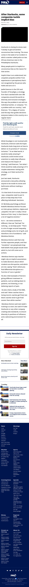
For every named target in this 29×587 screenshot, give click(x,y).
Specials (16, 480)
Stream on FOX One (4, 531)
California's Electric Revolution (17, 482)
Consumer (3, 438)
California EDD (4, 482)
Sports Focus (16, 493)
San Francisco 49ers (18, 455)
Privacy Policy (16, 353)
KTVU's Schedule (17, 542)
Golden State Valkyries (16, 463)
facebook (13, 570)
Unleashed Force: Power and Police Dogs (5, 490)
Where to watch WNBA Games (5, 559)
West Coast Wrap (5, 442)
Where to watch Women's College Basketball (5, 555)
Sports (15, 450)
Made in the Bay (17, 490)
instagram (16, 570)
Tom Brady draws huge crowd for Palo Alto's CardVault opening (18, 389)
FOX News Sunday (5, 444)
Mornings (16, 426)
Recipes (15, 433)
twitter (21, 570)
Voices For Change (17, 506)
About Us (16, 530)
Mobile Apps (16, 547)
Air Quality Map (5, 456)
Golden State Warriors (16, 457)
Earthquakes (4, 460)
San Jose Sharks (17, 471)
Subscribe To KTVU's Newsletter (17, 549)
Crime (2, 431)
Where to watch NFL (5, 534)
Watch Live (22, 2)
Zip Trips (15, 428)
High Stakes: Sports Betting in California (18, 487)
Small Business (4, 520)
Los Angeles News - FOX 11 (18, 519)
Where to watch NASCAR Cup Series (6, 544)
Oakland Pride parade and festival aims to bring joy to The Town (17, 408)
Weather (4, 450)
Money (3, 515)
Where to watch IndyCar (5, 547)
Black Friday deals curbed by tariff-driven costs (9, 377)
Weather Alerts (4, 451)
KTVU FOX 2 (3, 22)
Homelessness (4, 483)
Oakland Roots (16, 466)
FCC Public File (16, 554)
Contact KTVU (16, 537)
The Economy (4, 519)
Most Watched (6, 361)
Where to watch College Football (5, 537)
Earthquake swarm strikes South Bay (9, 363)
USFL (14, 476)
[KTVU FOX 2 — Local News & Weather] (5, 2)
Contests (15, 431)
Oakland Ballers (17, 467)
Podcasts (3, 440)
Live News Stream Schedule (17, 545)
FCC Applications (17, 555)
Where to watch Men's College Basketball (5, 551)
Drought (3, 433)
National (3, 430)
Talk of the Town (17, 495)
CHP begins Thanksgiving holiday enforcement (9, 370)
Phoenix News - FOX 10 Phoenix (17, 522)
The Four (15, 485)
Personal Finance (5, 517)
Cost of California (5, 485)
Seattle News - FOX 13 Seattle (18, 525)
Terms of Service (15, 354)
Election (3, 446)
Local (2, 428)
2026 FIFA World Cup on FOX (17, 452)
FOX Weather (4, 465)
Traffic (14, 430)
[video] (24, 365)
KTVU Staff (16, 534)
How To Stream (17, 532)
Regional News (16, 516)
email (7, 570)
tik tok (19, 570)
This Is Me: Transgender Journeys (16, 498)
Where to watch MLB (5, 541)
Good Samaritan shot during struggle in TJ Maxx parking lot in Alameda (18, 401)
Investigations (6, 480)
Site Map (15, 552)
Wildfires (3, 435)
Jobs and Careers (17, 536)
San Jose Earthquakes (16, 473)
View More (24, 361)
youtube (10, 570)
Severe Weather (5, 462)
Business (3, 437)
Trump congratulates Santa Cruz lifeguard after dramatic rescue (18, 414)
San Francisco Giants (16, 460)
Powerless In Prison (6, 487)
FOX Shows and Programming (17, 540)
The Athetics (16, 469)
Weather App (4, 463)
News (8, 22)
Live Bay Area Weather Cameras (5, 454)
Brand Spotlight (17, 511)
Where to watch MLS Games (5, 562)
